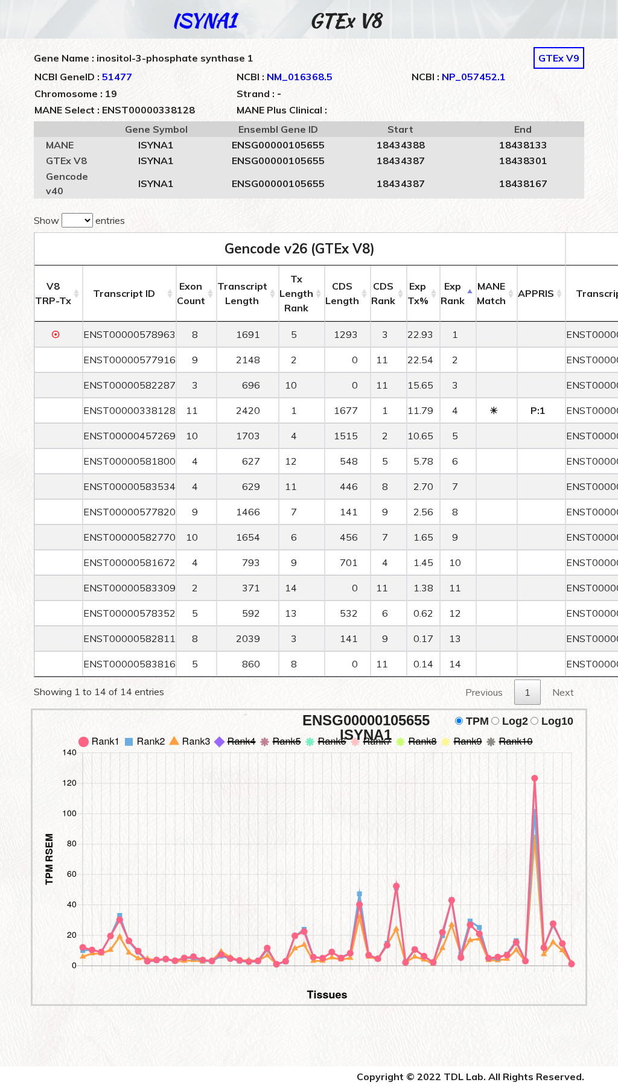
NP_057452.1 (474, 77)
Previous (484, 692)
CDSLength (342, 293)
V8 (53, 293)
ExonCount (191, 293)
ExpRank (453, 293)
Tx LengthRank (296, 293)
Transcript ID (124, 293)
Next (563, 692)
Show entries (79, 220)
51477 (117, 77)
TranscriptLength (242, 293)
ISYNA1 (204, 20)
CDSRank (383, 293)
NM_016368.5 (300, 77)
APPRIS (536, 293)
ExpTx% (417, 293)
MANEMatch (491, 293)
